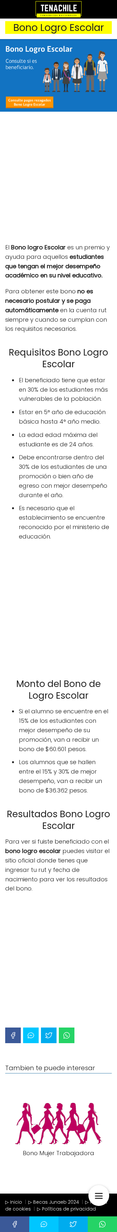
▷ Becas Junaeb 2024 (53, 1202)
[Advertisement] (58, 177)
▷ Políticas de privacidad (66, 1209)
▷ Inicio (13, 1202)
